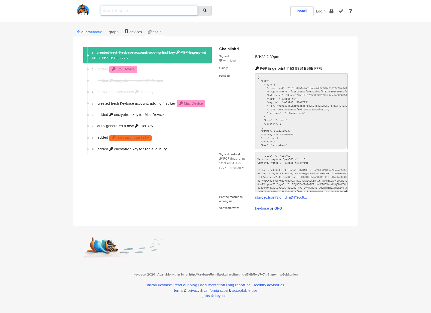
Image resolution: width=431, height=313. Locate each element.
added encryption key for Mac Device (128, 114)
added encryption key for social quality (129, 149)
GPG (278, 208)
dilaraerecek (91, 32)
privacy (193, 290)
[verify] (341, 11)
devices (135, 31)
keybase (262, 208)
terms (178, 290)
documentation (212, 285)
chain (156, 31)
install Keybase (159, 285)
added (120, 137)
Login (320, 11)
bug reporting (239, 285)
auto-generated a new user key (122, 125)
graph (113, 31)
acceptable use (244, 290)
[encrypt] (331, 11)
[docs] (350, 11)
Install (302, 11)
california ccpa (216, 290)
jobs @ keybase (215, 295)
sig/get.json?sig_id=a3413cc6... (281, 197)
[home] (83, 9)
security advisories (268, 285)
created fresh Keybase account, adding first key (147, 103)
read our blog (186, 285)
